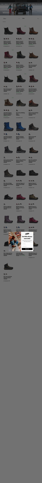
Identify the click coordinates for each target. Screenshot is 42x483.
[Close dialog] (32, 232)
